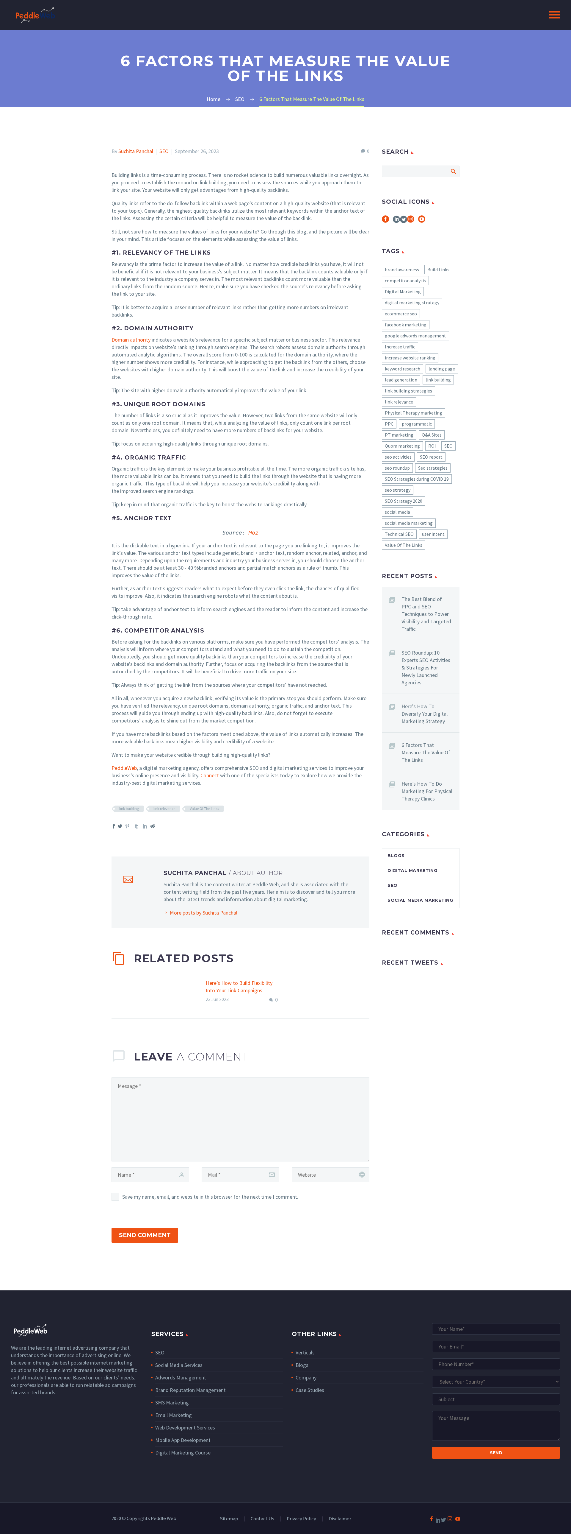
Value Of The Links (204, 808)
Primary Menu (554, 14)
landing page (442, 369)
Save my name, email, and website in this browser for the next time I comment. (210, 1196)
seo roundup (397, 468)
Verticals (305, 1352)
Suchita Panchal (135, 151)
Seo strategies (433, 468)
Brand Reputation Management (190, 1390)
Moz (253, 532)
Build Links (438, 269)
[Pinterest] (127, 826)
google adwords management (415, 336)
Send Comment (145, 1235)
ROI (432, 446)
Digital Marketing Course (183, 1452)
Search (453, 171)
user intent (433, 534)
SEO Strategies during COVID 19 (417, 479)
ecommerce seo (401, 314)
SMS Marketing (172, 1402)
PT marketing (399, 435)
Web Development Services (185, 1427)
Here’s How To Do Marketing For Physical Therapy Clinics (426, 791)
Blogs (396, 855)
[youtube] (421, 221)
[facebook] (385, 221)
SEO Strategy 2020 (403, 501)
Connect (209, 775)
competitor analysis (405, 281)
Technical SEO (399, 534)
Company (306, 1377)
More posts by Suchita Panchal (203, 912)
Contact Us (262, 1518)
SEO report (431, 457)
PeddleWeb (124, 767)
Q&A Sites (432, 435)
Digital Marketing (403, 292)
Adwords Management (180, 1377)
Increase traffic (400, 347)
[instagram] (410, 221)
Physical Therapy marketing (413, 413)
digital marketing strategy (412, 303)
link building (129, 808)
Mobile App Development (183, 1440)
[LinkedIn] (145, 826)
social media (397, 512)
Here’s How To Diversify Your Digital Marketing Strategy (424, 714)
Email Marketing (173, 1415)
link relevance (164, 808)
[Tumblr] (136, 826)
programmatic (417, 424)
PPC (389, 424)
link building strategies (408, 391)
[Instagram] (450, 1518)
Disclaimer (340, 1518)
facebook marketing (405, 325)
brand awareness (402, 269)
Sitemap (229, 1518)
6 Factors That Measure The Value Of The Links (425, 752)
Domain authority (131, 339)
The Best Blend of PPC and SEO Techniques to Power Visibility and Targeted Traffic (426, 614)
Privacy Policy (301, 1518)
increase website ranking (410, 358)
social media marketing (409, 523)
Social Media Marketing (420, 900)
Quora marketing (402, 446)
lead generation (401, 380)
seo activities (398, 457)
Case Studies (310, 1390)
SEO (164, 151)
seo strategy (397, 490)
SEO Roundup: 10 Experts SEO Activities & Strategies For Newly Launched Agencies (425, 667)
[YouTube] (457, 1518)
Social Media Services (179, 1365)
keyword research (402, 369)
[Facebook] (431, 1518)
